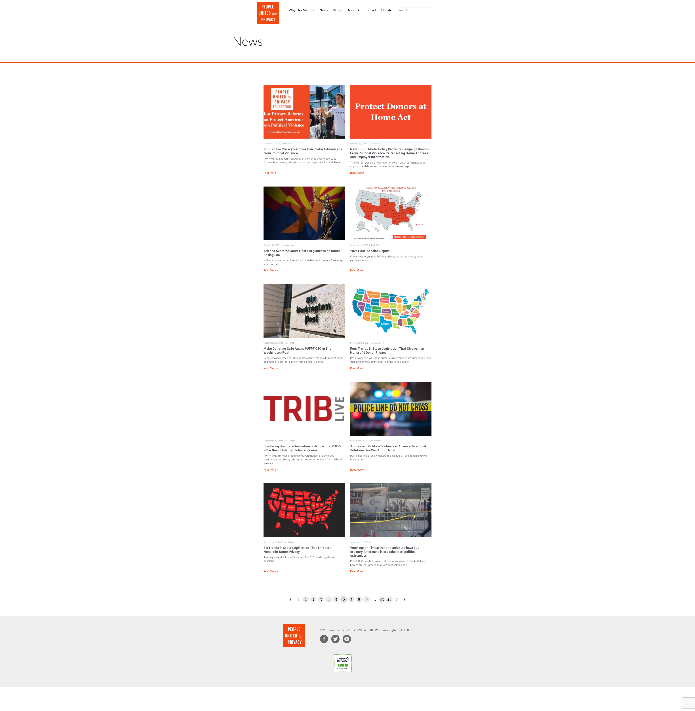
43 (382, 599)
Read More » (271, 172)
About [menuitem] (352, 10)
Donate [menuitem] (386, 10)
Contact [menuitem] (370, 10)
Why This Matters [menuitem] (301, 10)
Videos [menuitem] (338, 10)
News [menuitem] (323, 10)
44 (389, 599)
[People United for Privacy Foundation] (361, 675)
